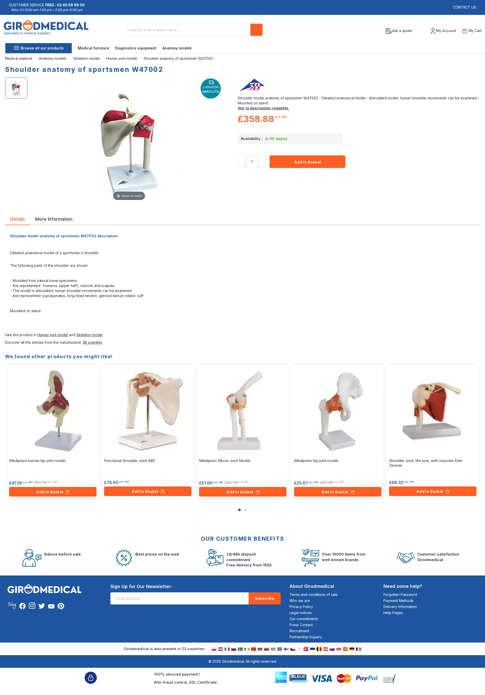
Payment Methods (398, 600)
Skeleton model (87, 58)
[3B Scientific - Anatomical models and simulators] (359, 85)
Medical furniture (93, 48)
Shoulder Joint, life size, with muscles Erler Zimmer (426, 463)
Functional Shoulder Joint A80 (129, 460)
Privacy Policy (301, 606)
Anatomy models (177, 48)
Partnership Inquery (305, 637)
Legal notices (300, 613)
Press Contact (301, 625)
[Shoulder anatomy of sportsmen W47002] (16, 88)
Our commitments (303, 619)
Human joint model (122, 58)
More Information (53, 218)
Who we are (299, 600)
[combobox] (194, 30)
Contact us (464, 7)
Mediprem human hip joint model (37, 460)
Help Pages (393, 613)
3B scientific (93, 342)
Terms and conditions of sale (313, 594)
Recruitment (299, 631)
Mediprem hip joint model (316, 460)
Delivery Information (400, 606)
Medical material (19, 58)
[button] (239, 510)
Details (17, 218)
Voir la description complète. (263, 108)
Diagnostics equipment (135, 48)
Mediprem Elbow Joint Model (224, 460)
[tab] (17, 220)
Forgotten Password (400, 594)
